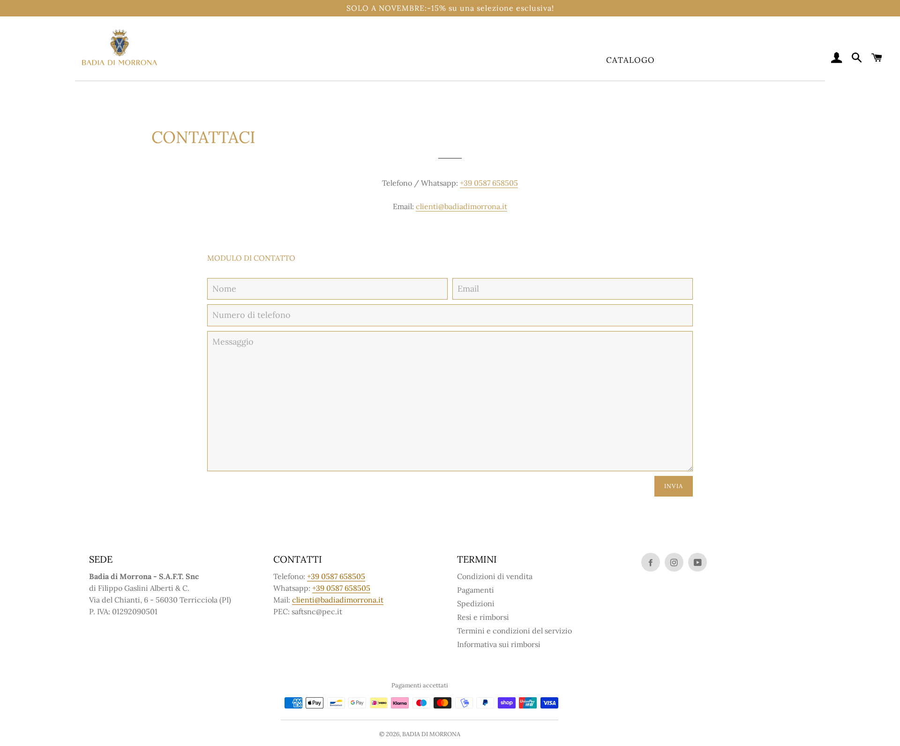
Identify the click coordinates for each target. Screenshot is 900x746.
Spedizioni (476, 603)
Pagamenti (475, 590)
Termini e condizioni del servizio (514, 630)
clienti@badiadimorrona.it (461, 206)
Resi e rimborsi (483, 617)
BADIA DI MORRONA (431, 734)
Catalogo (630, 60)
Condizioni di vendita (494, 576)
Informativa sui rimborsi (498, 644)
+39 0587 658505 (489, 183)
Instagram (674, 562)
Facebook (650, 562)
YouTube (697, 562)
